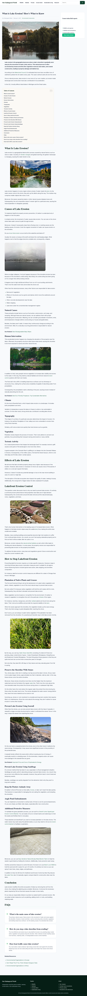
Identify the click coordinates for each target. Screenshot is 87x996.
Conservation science (68, 32)
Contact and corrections (66, 986)
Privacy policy (63, 987)
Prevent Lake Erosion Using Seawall (13, 122)
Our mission (63, 984)
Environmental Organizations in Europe (18, 960)
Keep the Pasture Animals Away (12, 126)
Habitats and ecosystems (69, 30)
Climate (6, 102)
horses (32, 790)
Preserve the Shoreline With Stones (12, 119)
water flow (10, 875)
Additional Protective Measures (11, 130)
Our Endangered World (9, 2)
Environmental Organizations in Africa (17, 965)
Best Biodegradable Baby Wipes (22, 331)
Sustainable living (36, 989)
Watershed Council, (20, 72)
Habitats (34, 986)
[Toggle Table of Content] (50, 90)
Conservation (35, 987)
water (31, 683)
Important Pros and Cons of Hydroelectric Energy (27, 762)
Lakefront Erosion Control (10, 113)
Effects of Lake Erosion (9, 111)
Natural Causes (7, 98)
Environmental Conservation (28, 18)
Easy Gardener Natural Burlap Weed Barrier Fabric (33, 859)
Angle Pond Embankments (10, 128)
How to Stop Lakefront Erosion (11, 115)
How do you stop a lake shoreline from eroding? (15, 139)
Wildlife (33, 984)
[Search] (82, 2)
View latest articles (68, 35)
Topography (7, 104)
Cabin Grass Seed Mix (25, 653)
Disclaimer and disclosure (66, 989)
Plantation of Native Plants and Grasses (13, 117)
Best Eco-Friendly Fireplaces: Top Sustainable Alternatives (30, 395)
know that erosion (14, 233)
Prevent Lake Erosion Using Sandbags (13, 124)
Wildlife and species (68, 28)
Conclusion (6, 133)
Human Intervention (9, 100)
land (48, 191)
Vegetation (6, 106)
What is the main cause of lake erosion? (14, 137)
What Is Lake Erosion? (9, 93)
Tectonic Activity (8, 109)
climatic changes (25, 154)
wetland (34, 601)
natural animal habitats (29, 543)
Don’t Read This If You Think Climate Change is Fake (22, 963)
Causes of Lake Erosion (9, 95)
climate (41, 597)
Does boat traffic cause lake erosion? (13, 141)
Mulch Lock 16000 (49, 865)
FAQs (5, 135)
